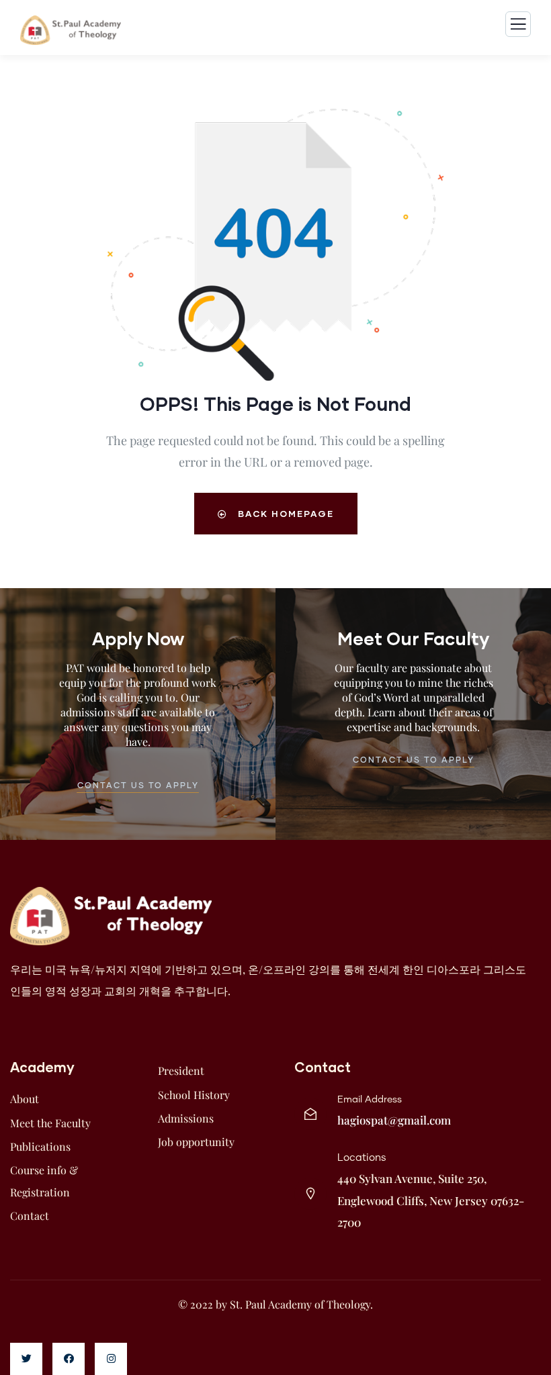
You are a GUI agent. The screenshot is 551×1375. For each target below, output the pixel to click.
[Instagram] (111, 1359)
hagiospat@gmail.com (394, 1119)
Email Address (369, 1099)
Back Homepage (284, 513)
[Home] (111, 916)
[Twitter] (26, 1359)
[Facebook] (68, 1359)
